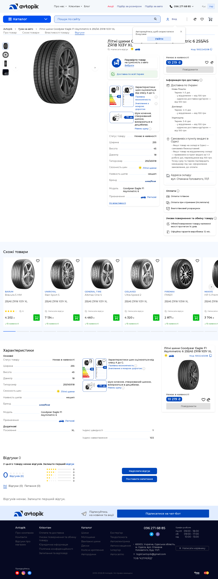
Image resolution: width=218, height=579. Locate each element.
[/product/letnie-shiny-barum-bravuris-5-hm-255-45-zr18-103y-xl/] (22, 274)
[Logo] (24, 6)
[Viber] (158, 534)
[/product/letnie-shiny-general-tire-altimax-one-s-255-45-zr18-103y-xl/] (102, 274)
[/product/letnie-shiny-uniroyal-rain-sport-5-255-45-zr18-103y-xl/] (62, 274)
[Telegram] (152, 534)
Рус (204, 6)
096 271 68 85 (182, 6)
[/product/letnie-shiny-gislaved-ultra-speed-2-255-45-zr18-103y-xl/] (142, 274)
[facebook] (29, 573)
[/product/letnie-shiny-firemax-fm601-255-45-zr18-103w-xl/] (182, 274)
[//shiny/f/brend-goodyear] (150, 182)
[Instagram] (23, 573)
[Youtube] (17, 573)
